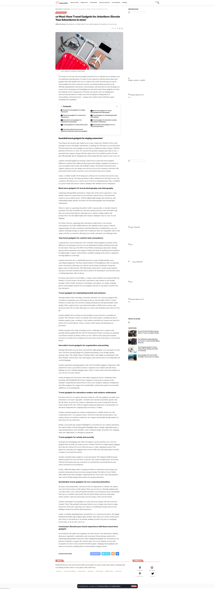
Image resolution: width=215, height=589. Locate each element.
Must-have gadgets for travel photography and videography (101, 111)
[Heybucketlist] (61, 2)
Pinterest (140, 576)
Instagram (152, 570)
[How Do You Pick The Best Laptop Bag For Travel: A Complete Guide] (132, 333)
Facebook (140, 570)
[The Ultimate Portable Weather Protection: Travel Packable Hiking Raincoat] (132, 341)
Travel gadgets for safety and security (75, 124)
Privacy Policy (104, 586)
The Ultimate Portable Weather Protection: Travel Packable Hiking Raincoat (148, 340)
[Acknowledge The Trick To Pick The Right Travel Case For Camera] (132, 357)
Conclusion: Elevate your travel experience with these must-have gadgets (74, 130)
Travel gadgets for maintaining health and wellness (104, 116)
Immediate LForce (7, 588)
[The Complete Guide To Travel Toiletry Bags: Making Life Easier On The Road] (132, 349)
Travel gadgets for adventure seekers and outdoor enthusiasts (104, 120)
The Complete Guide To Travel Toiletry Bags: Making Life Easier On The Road (148, 348)
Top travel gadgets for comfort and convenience (73, 116)
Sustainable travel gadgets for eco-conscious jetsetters (103, 125)
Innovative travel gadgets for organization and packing (71, 120)
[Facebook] (140, 567)
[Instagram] (152, 567)
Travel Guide (61, 12)
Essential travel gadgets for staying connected (73, 110)
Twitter (152, 576)
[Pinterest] (140, 573)
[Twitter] (152, 573)
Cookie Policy (115, 586)
